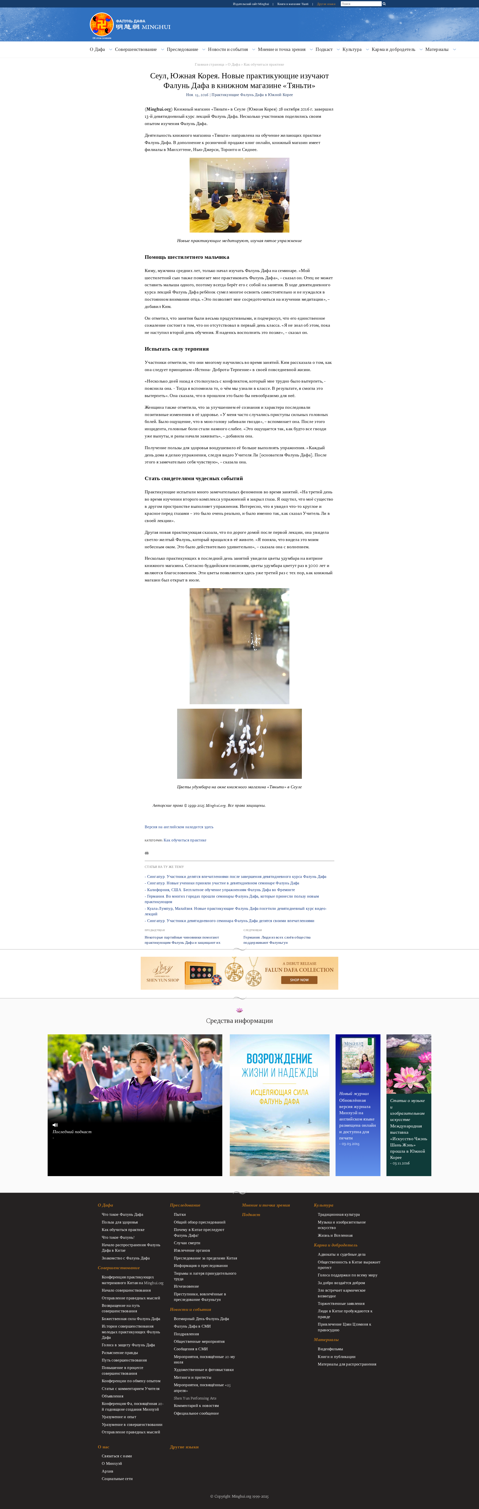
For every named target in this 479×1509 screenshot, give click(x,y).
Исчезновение (186, 1286)
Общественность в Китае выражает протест (349, 1264)
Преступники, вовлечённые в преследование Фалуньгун (200, 1296)
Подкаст (324, 49)
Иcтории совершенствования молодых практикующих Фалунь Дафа (131, 1332)
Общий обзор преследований (200, 1222)
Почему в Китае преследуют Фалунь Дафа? (199, 1232)
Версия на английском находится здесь (179, 826)
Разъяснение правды (120, 1352)
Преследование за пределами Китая (205, 1257)
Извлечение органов (192, 1250)
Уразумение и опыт (119, 1416)
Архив (107, 1471)
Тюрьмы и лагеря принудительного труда (205, 1276)
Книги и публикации (337, 1356)
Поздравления (186, 1333)
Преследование (182, 49)
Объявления (112, 1395)
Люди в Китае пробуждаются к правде (345, 1313)
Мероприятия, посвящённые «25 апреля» (202, 1387)
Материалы (437, 49)
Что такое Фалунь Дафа (122, 1214)
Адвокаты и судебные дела (341, 1254)
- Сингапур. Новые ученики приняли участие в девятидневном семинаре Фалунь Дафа (222, 883)
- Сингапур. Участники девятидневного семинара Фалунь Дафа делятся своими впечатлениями (230, 920)
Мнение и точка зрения (282, 49)
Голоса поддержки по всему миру (347, 1274)
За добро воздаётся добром (341, 1282)
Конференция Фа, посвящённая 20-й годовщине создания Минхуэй (133, 1406)
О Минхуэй (112, 1463)
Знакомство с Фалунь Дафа (126, 1257)
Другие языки (326, 4)
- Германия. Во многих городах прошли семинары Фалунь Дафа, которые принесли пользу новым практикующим (232, 899)
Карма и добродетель (393, 49)
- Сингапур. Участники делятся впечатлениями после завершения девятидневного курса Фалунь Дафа (236, 876)
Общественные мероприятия (199, 1341)
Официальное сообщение (196, 1413)
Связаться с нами (117, 1455)
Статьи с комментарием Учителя (130, 1388)
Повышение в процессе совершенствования (122, 1370)
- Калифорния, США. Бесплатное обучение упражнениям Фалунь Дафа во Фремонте (220, 889)
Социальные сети (117, 1478)
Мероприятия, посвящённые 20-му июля (204, 1359)
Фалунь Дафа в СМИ (192, 1326)
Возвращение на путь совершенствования (121, 1308)
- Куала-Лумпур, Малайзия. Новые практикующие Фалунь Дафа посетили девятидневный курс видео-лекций (236, 911)
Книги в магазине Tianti (293, 4)
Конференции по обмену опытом (131, 1380)
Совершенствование (136, 49)
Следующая (252, 930)
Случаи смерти (187, 1242)
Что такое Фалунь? (118, 1237)
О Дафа (97, 49)
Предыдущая (155, 930)
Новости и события (228, 49)
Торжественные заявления (341, 1303)
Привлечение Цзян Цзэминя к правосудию (344, 1327)
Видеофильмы (330, 1348)
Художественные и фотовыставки (204, 1369)
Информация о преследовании (201, 1265)
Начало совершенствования (126, 1290)
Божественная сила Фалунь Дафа (131, 1318)
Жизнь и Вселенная (335, 1235)
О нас (103, 1447)
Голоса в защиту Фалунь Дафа (128, 1344)
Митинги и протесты (192, 1377)
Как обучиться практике (264, 64)
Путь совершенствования (124, 1360)
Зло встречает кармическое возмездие (341, 1293)
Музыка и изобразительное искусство (342, 1225)
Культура (352, 49)
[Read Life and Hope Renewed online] (280, 1037)
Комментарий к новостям (196, 1405)
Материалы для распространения (347, 1364)
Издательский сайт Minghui (251, 4)
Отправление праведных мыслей (131, 1297)
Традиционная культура (339, 1214)
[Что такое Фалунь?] (102, 11)
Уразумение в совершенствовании (132, 1424)
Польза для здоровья (120, 1222)
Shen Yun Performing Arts (195, 1397)
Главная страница (210, 64)
